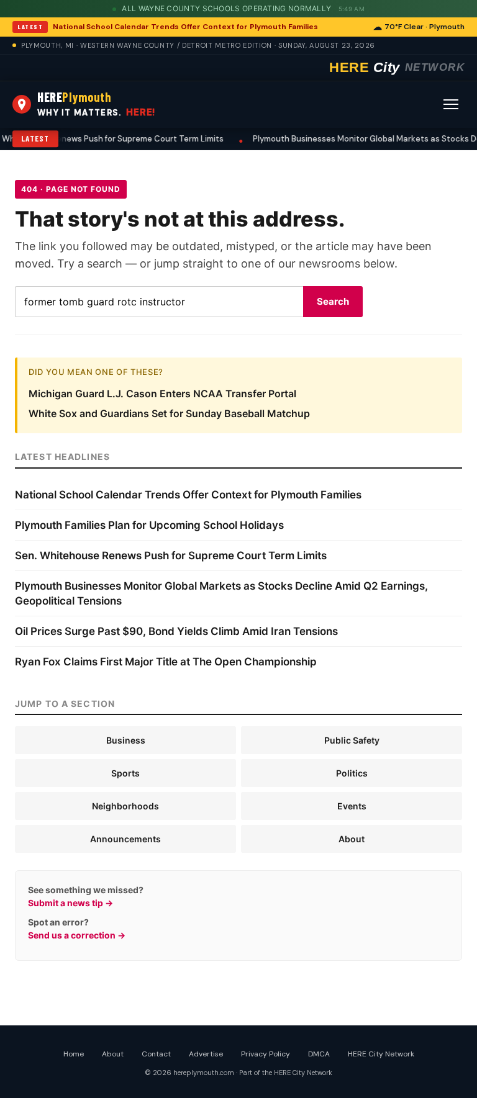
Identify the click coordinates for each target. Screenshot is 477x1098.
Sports (125, 773)
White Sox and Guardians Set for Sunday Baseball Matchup (169, 413)
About (351, 839)
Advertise (206, 1054)
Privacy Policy (265, 1054)
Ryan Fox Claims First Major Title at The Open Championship (166, 661)
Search (333, 301)
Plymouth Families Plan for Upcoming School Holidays (149, 525)
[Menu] (451, 104)
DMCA (319, 1054)
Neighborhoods (125, 806)
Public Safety (351, 740)
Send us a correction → (76, 935)
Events (351, 806)
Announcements (125, 839)
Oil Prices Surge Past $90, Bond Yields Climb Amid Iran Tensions (176, 631)
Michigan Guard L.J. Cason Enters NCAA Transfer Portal (162, 393)
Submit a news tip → (70, 903)
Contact (156, 1054)
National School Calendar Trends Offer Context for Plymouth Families (185, 27)
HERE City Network (381, 1054)
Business (125, 740)
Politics (352, 773)
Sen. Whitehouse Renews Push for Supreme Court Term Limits (171, 555)
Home (73, 1054)
